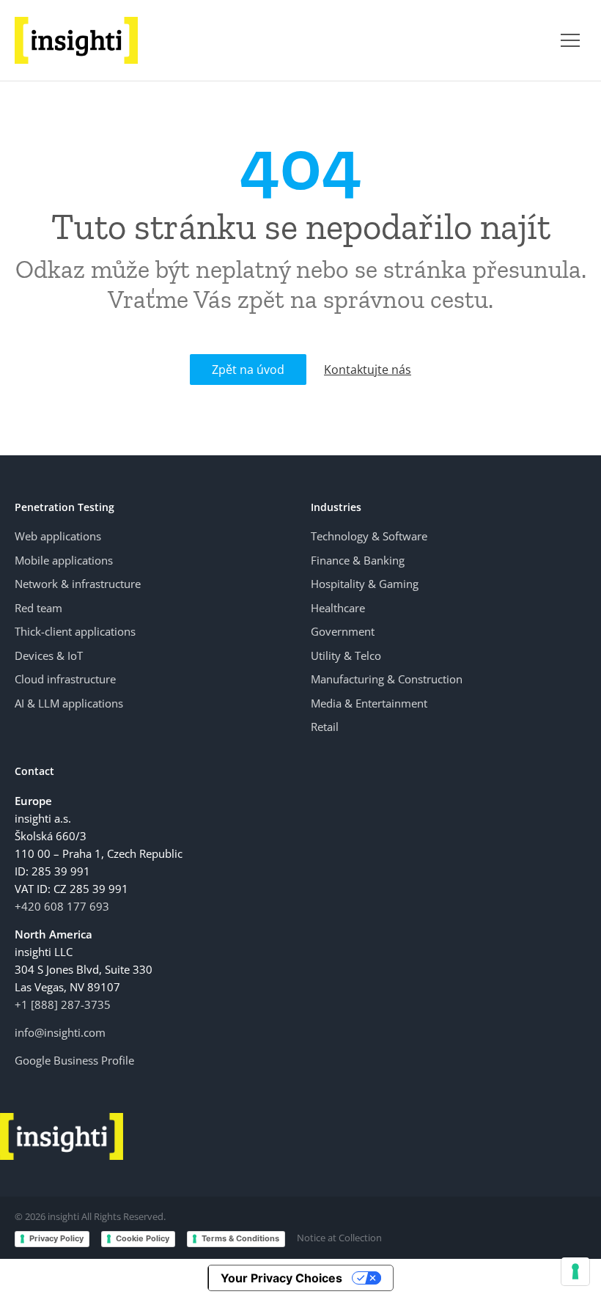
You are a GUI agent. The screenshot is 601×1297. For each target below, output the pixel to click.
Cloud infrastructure (65, 679)
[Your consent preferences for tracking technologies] (575, 1271)
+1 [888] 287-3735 (63, 1004)
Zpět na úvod (248, 369)
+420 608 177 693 (62, 906)
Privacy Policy (56, 1238)
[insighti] (76, 40)
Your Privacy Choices (281, 1278)
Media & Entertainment (369, 703)
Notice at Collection (339, 1237)
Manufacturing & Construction (386, 679)
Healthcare (338, 607)
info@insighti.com (60, 1032)
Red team (38, 607)
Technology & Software (369, 536)
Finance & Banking (358, 560)
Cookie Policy (142, 1238)
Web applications (58, 536)
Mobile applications (64, 560)
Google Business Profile (74, 1060)
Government (343, 631)
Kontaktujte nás (367, 369)
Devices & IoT (49, 655)
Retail (325, 726)
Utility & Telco (346, 655)
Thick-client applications (75, 631)
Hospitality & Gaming (365, 583)
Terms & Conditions (240, 1238)
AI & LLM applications (69, 703)
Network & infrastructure (78, 583)
